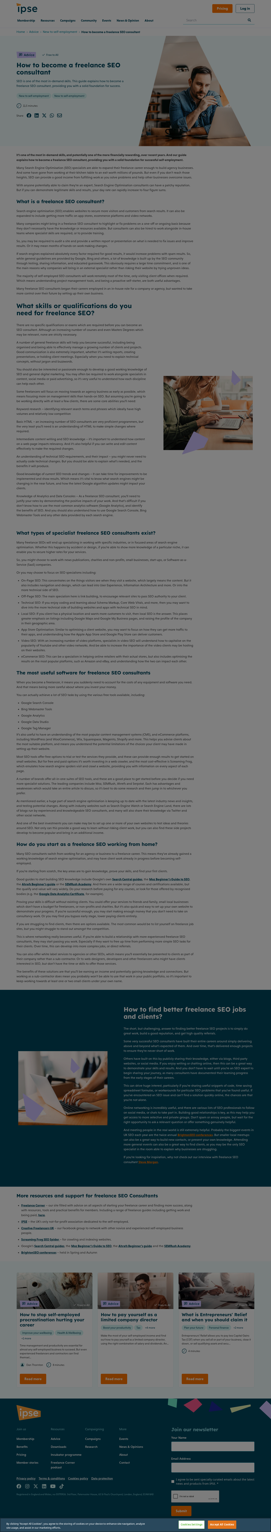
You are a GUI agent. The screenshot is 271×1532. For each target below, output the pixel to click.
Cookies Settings (191, 1524)
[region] (135, 1525)
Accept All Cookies (222, 1524)
